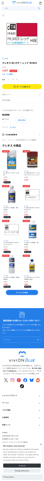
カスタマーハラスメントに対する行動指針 (15, 442)
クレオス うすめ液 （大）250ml (32, 243)
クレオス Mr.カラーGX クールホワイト (32, 208)
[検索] (39, 8)
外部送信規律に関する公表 (10, 436)
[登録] (37, 340)
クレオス (5, 58)
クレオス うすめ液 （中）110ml (11, 208)
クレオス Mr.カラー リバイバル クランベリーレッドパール (32, 174)
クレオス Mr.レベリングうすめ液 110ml (32, 278)
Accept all (22, 465)
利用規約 (4, 432)
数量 (3, 80)
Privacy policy (8, 477)
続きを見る (22, 120)
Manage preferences (22, 471)
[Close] (40, 444)
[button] (2, 3)
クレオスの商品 (22, 292)
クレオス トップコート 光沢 (11, 174)
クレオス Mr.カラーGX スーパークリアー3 (11, 243)
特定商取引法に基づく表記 (10, 439)
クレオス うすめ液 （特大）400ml (11, 278)
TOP (3, 140)
